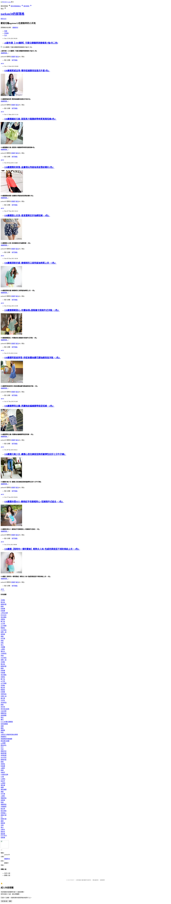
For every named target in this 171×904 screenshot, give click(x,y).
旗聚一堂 (3, 632)
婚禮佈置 (3, 753)
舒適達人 (3, 813)
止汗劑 (3, 623)
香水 (2, 827)
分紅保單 (3, 711)
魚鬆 (2, 640)
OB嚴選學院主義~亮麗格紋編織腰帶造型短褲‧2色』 (29, 406)
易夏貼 (3, 619)
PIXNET (72, 880)
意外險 (3, 707)
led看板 (3, 783)
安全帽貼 (3, 617)
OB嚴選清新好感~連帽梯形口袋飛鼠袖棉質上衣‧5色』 (30, 263)
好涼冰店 (3, 615)
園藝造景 (3, 713)
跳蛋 (2, 802)
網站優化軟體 (5, 741)
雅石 (2, 717)
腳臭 (2, 606)
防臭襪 (3, 611)
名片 (5, 35)
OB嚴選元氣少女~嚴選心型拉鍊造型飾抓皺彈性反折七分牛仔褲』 (35, 454)
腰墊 (2, 728)
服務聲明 (102, 880)
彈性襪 (3, 785)
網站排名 (3, 745)
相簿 (5, 31)
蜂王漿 (3, 698)
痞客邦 (13, 56)
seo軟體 (3, 743)
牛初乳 (3, 700)
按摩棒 (3, 800)
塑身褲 (3, 834)
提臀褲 (3, 837)
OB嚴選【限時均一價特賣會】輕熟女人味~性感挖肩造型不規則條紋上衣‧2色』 (42, 549)
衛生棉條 (3, 811)
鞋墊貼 (3, 628)
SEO (2, 747)
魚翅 (2, 655)
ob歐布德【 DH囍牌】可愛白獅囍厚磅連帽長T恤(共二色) (31, 43)
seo (2, 817)
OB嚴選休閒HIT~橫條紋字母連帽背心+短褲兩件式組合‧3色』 (34, 501)
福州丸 (3, 651)
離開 (10, 901)
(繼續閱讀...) (4, 53)
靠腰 (2, 726)
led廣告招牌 (4, 774)
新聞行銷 (3, 819)
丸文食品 (3, 630)
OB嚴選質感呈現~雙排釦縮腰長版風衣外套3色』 (27, 70)
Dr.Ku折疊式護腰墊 (7, 721)
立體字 (3, 768)
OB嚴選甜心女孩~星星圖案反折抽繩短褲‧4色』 (27, 215)
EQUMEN (4, 835)
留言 (17, 56)
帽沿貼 (3, 602)
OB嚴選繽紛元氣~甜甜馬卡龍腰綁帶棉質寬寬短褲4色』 (30, 119)
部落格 (6, 33)
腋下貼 (3, 621)
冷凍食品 (3, 653)
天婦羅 (3, 647)
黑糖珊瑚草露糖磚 (6, 739)
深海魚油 (3, 702)
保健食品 (3, 694)
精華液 (3, 823)
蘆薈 (2, 821)
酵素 (2, 704)
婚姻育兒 (15, 27)
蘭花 (2, 719)
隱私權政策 (95, 880)
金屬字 (3, 772)
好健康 (3, 692)
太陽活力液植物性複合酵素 (9, 734)
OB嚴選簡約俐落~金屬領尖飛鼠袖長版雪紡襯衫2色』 (29, 167)
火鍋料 (3, 649)
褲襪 (2, 787)
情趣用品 (3, 798)
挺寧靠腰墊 (4, 724)
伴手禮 (3, 638)
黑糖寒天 (3, 736)
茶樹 (2, 825)
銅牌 (2, 770)
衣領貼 (3, 600)
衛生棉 (3, 808)
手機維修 (3, 806)
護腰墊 (3, 730)
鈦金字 (3, 781)
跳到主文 (3, 18)
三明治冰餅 (4, 613)
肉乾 (2, 643)
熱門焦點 (14, 60)
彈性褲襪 (3, 789)
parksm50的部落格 (12, 13)
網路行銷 (3, 815)
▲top (2, 63)
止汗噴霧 (3, 625)
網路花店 (3, 751)
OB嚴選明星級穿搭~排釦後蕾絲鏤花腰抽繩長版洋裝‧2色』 (32, 357)
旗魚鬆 (3, 634)
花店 (2, 749)
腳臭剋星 (3, 604)
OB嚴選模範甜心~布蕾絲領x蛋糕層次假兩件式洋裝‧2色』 (32, 310)
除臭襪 (3, 608)
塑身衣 (3, 831)
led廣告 (3, 779)
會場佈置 (3, 755)
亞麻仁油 (3, 696)
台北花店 (3, 757)
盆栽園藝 (3, 715)
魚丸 (2, 645)
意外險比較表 (5, 709)
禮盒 (2, 636)
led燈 (2, 776)
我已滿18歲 (4, 901)
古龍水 (3, 829)
